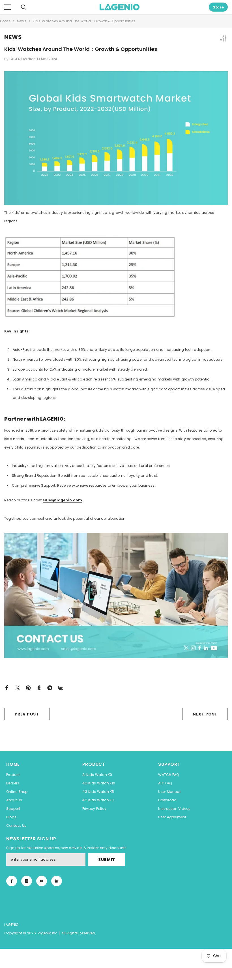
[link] (56, 881)
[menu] (7, 7)
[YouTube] (41, 881)
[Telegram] (49, 687)
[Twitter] (17, 687)
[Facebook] (6, 687)
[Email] (60, 687)
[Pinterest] (28, 687)
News (21, 21)
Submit (106, 859)
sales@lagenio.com (62, 500)
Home (5, 21)
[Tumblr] (39, 687)
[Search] (23, 7)
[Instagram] (26, 881)
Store (218, 7)
